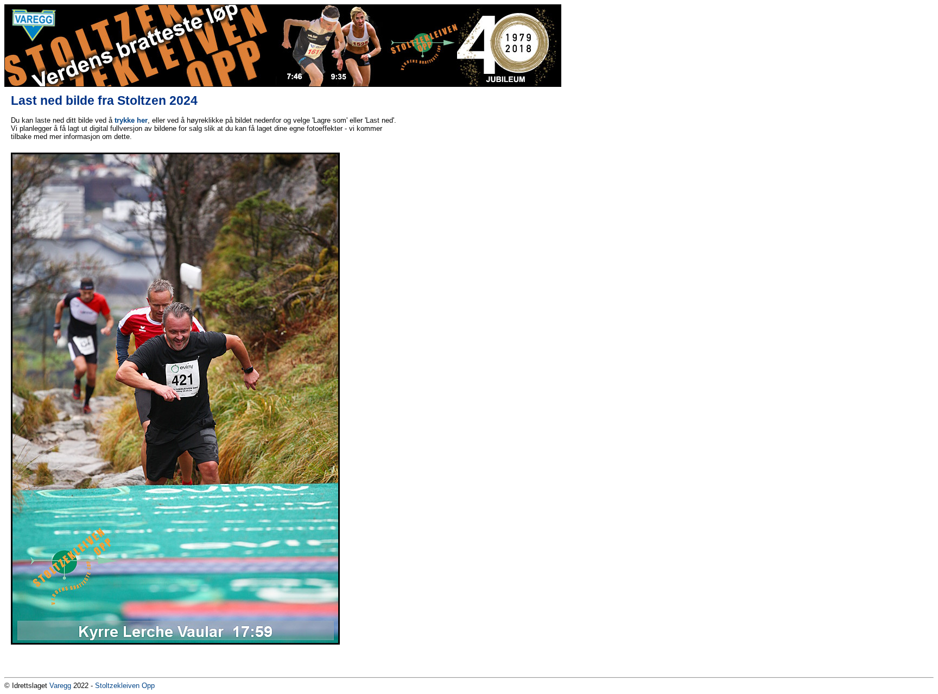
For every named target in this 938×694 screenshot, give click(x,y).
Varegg (60, 686)
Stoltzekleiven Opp (125, 686)
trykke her (131, 120)
